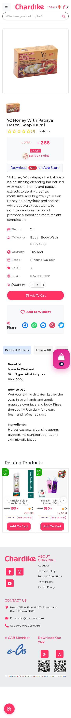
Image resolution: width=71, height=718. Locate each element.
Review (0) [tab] (43, 350)
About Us (44, 565)
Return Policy (46, 587)
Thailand (36, 252)
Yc (32, 229)
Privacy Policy (46, 571)
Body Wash (49, 237)
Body (34, 237)
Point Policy (45, 581)
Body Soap (38, 244)
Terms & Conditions (50, 576)
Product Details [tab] (17, 350)
